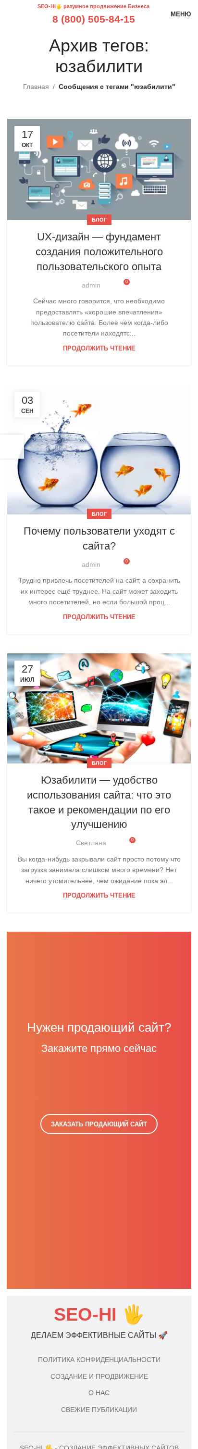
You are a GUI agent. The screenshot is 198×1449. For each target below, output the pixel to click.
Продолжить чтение (99, 348)
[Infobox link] (99, 1323)
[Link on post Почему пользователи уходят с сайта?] (99, 449)
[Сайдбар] (12, 447)
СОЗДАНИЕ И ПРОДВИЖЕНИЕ (99, 1376)
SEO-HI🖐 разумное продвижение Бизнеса (93, 6)
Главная (36, 86)
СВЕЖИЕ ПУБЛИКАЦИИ (99, 1409)
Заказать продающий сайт (99, 1124)
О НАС (99, 1393)
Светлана (91, 843)
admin (91, 285)
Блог (99, 220)
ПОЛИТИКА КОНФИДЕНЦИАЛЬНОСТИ (99, 1359)
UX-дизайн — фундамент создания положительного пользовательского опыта (99, 252)
